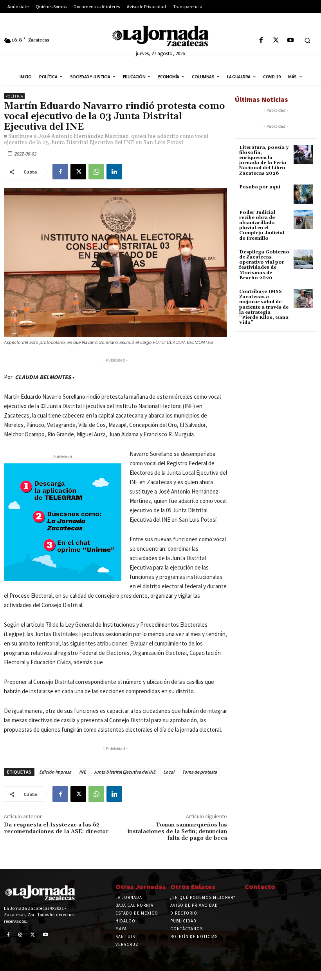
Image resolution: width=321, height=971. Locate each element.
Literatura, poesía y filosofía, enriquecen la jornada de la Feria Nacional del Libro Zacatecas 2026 (264, 160)
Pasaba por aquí (259, 187)
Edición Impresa (55, 772)
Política (14, 96)
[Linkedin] (114, 171)
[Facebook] (261, 40)
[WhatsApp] (96, 171)
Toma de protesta (199, 772)
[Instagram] (20, 935)
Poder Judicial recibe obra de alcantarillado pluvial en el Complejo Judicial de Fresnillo (261, 225)
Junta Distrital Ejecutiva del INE (124, 772)
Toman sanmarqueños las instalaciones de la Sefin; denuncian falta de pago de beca (177, 831)
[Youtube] (290, 40)
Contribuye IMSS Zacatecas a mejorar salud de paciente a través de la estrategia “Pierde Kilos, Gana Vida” (264, 307)
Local (168, 772)
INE (82, 772)
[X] (276, 40)
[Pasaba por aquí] (303, 194)
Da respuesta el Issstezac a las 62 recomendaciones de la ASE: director (56, 828)
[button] (307, 41)
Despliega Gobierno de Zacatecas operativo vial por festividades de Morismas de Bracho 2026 (264, 265)
